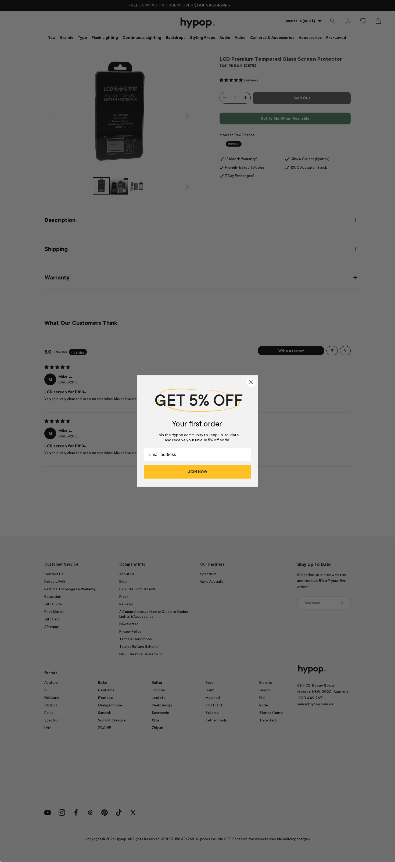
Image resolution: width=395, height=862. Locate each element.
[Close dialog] (251, 382)
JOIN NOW (197, 472)
